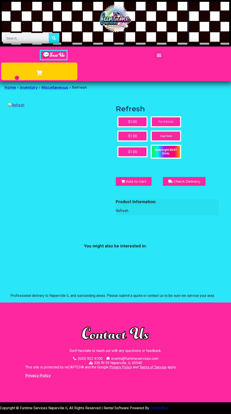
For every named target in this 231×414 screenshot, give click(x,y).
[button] (159, 55)
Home (10, 87)
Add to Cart (135, 181)
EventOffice (159, 408)
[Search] (54, 38)
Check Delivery (186, 181)
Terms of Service (152, 367)
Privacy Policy (120, 367)
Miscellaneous (55, 87)
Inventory (29, 87)
